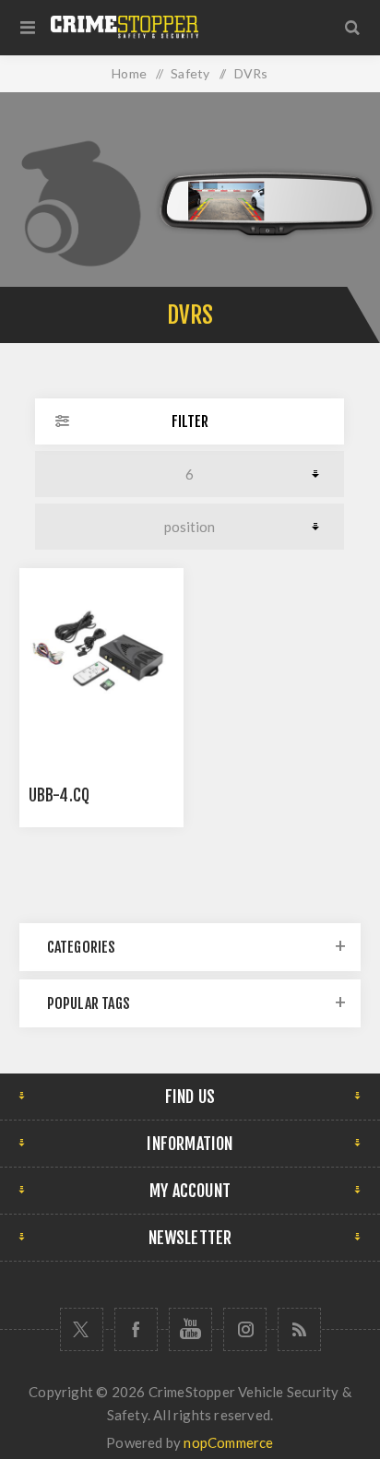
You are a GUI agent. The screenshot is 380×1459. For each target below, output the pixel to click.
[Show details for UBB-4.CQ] (101, 650)
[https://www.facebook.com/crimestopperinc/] (136, 1329)
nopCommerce (228, 1442)
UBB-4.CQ (59, 795)
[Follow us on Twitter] (81, 1329)
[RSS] (299, 1329)
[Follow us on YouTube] (190, 1329)
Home (129, 73)
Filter (190, 421)
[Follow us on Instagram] (245, 1329)
